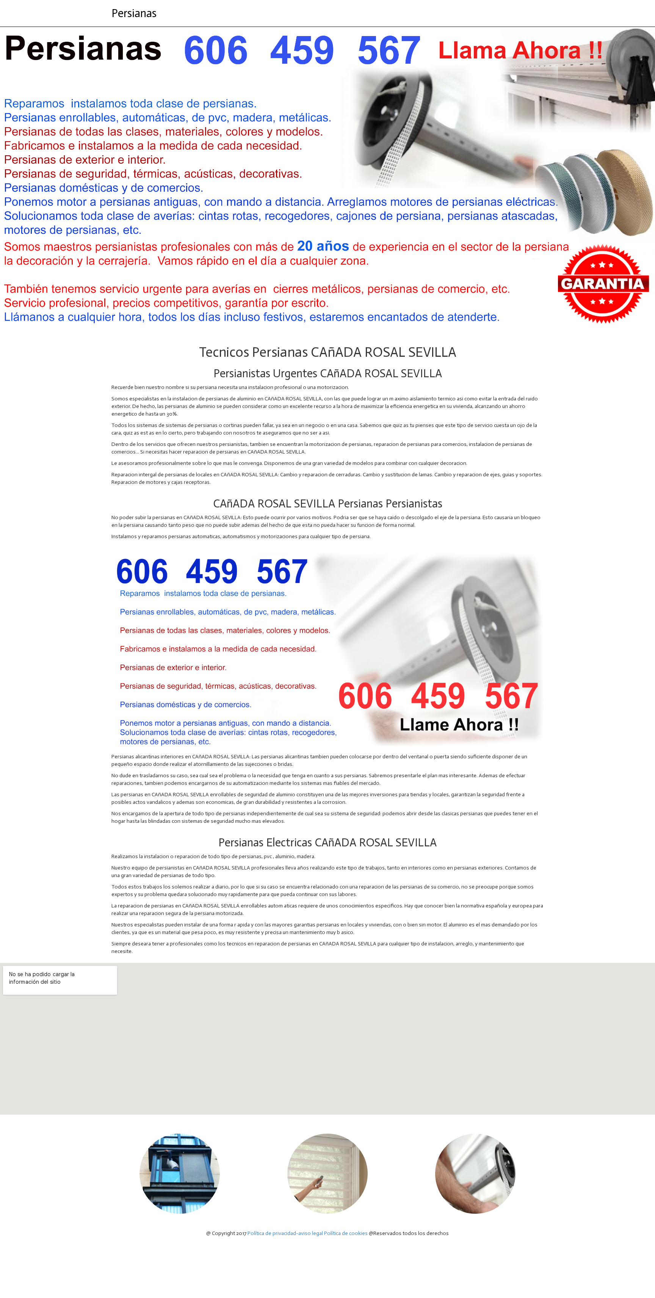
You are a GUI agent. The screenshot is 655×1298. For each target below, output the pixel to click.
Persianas (134, 13)
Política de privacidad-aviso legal (285, 1233)
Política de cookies (346, 1233)
